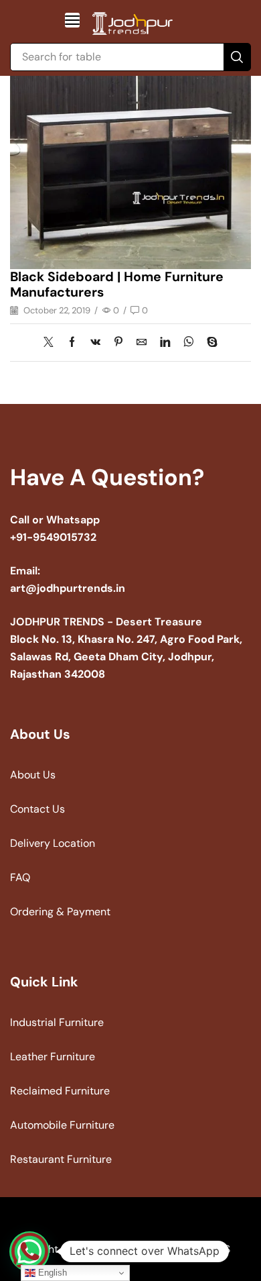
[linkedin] (165, 343)
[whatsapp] (188, 343)
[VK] (95, 343)
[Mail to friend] (141, 343)
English (51, 1273)
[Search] (237, 57)
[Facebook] (72, 343)
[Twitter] (52, 343)
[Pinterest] (118, 343)
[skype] (208, 343)
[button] (72, 20)
